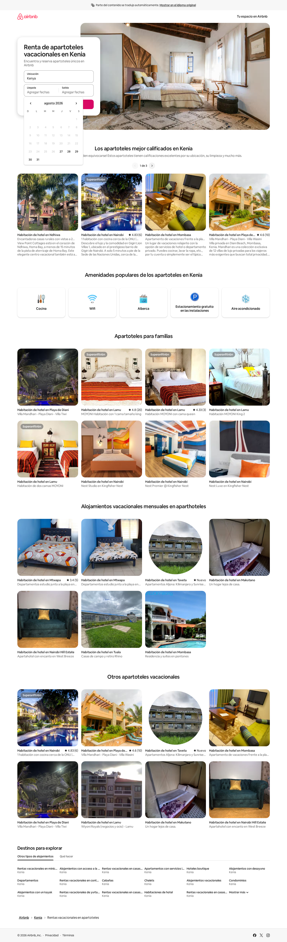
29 (76, 151)
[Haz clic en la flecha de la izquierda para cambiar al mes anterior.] (31, 103)
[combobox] (59, 78)
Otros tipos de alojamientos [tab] (35, 856)
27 (61, 151)
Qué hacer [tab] (66, 856)
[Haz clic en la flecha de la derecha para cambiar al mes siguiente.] (76, 103)
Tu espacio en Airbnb (252, 16)
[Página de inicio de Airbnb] (27, 16)
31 (37, 159)
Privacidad (52, 935)
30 (30, 159)
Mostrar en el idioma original (178, 5)
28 (68, 151)
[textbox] (41, 92)
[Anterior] (135, 166)
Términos (68, 935)
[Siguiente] (152, 166)
